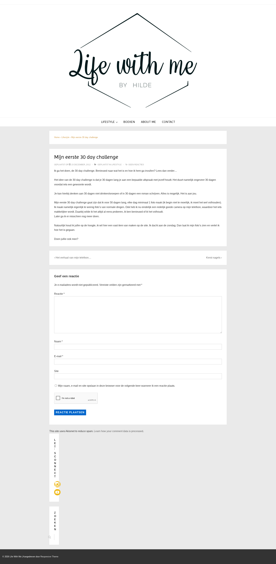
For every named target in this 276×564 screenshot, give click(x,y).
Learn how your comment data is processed (118, 431)
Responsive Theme (49, 556)
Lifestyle (108, 122)
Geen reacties (136, 165)
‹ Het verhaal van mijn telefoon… (72, 257)
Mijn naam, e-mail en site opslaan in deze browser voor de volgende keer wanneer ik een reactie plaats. (116, 385)
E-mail (57, 356)
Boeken (129, 122)
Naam (57, 341)
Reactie (59, 293)
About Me (148, 122)
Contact (168, 122)
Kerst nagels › (214, 257)
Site (56, 371)
